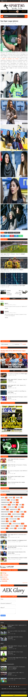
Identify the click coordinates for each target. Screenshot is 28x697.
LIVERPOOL (3, 509)
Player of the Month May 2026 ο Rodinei (16, 482)
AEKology (4, 573)
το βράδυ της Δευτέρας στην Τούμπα (10, 58)
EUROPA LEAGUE (4, 504)
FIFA (2, 507)
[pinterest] (25, 1)
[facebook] (20, 1)
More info (2, 693)
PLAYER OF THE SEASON (5, 516)
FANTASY (13, 504)
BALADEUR (6, 311)
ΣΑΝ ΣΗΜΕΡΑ (20, 528)
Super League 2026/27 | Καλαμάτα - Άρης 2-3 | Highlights (13, 253)
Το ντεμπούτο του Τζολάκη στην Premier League (17, 373)
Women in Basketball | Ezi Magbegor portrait (17, 540)
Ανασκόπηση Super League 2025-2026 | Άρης (17, 657)
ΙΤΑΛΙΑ (11, 521)
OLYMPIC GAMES (4, 514)
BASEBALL (18, 497)
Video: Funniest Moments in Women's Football (17, 557)
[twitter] (22, 1)
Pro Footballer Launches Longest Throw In (16, 678)
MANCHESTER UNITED (5, 511)
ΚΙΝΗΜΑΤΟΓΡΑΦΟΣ (4, 523)
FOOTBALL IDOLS (11, 507)
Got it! (14, 695)
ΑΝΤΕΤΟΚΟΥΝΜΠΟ (13, 518)
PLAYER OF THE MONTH (16, 514)
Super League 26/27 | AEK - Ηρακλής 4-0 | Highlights (12, 269)
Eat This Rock (5, 575)
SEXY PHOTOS (10, 232)
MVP (15, 511)
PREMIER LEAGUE (17, 516)
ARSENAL (3, 497)
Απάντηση (6, 308)
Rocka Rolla (4, 581)
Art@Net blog (5, 579)
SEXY (6, 232)
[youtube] (24, 1)
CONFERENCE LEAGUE (5, 502)
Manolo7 (6, 303)
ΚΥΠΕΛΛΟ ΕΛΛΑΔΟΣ (16, 523)
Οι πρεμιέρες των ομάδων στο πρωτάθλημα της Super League (13, 285)
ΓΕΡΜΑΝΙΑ (3, 521)
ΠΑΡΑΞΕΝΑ (12, 528)
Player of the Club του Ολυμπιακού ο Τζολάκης (17, 464)
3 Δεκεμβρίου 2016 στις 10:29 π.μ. (10, 304)
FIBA (20, 504)
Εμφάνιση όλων (25, 582)
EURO (14, 502)
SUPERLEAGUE (17, 232)
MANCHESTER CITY (13, 509)
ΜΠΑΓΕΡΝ (3, 528)
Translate (24, 344)
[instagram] (26, 1)
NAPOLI (21, 511)
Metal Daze (4, 577)
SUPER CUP (3, 518)
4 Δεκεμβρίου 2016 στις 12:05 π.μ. (10, 312)
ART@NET (10, 497)
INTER (19, 507)
